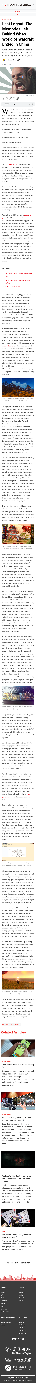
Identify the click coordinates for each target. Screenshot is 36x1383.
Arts (2, 1306)
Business (4, 1298)
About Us (21, 1322)
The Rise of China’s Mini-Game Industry (18, 1064)
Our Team (22, 1325)
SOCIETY (4, 1231)
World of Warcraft (11, 164)
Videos (21, 1301)
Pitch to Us (22, 1330)
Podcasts (22, 1298)
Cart (18, 14)
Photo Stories (5, 1312)
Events (3, 1325)
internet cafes (8, 346)
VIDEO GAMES (15, 1024)
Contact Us (22, 1333)
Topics (3, 1288)
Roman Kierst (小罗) (14, 60)
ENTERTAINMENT (7, 1061)
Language (4, 1301)
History (3, 1303)
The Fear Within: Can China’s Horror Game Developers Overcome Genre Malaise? (16, 1179)
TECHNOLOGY (6, 19)
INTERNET (5, 1024)
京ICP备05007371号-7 (26, 1380)
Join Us (21, 1328)
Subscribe (18, 11)
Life (2, 1295)
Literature (4, 1309)
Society (3, 1292)
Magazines (22, 1292)
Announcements (6, 1322)
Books (21, 1295)
